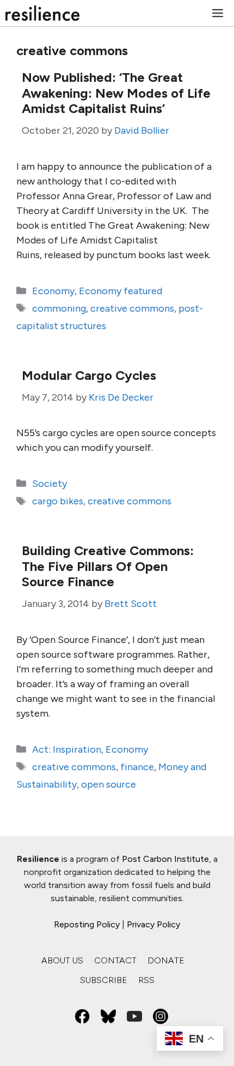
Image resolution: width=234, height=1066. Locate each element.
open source (108, 784)
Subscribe (103, 980)
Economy (53, 291)
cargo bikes (57, 501)
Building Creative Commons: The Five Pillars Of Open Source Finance (108, 566)
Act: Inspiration (66, 749)
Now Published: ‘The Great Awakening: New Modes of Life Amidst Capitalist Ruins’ (116, 93)
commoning (59, 308)
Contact (115, 960)
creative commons (132, 308)
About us (62, 960)
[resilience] (42, 13)
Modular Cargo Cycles (89, 375)
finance (137, 767)
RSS (146, 980)
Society (49, 484)
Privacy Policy (153, 924)
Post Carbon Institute (165, 859)
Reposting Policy (87, 924)
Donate (165, 960)
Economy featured (120, 291)
